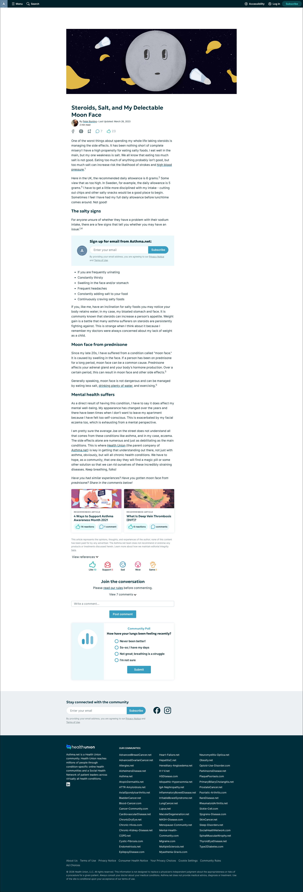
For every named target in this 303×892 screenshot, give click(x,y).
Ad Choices (73, 865)
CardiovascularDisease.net (135, 814)
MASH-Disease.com (171, 819)
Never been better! (133, 641)
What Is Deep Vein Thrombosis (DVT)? (149, 518)
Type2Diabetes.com (211, 846)
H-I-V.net (164, 770)
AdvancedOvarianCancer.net (136, 760)
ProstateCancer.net (210, 787)
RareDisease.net (209, 797)
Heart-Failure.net (169, 754)
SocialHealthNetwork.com (215, 830)
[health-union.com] (80, 747)
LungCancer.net (168, 803)
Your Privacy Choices (163, 860)
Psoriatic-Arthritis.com (212, 792)
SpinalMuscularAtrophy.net (215, 835)
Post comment (123, 614)
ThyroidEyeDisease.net (213, 841)
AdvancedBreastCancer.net (135, 754)
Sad (120, 566)
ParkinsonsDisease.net (212, 770)
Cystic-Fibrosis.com (131, 841)
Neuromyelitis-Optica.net (214, 754)
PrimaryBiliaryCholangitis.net (216, 781)
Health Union (116, 445)
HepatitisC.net (167, 760)
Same (152, 566)
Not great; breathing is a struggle (142, 653)
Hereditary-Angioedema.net (175, 765)
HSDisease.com (168, 776)
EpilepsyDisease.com (131, 851)
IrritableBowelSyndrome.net (175, 797)
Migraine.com (167, 841)
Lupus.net (165, 808)
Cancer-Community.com (133, 808)
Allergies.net (126, 765)
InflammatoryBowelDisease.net (177, 792)
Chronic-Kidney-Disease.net (136, 830)
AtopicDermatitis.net (131, 781)
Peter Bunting (90, 121)
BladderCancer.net (130, 797)
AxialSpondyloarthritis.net (134, 792)
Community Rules (210, 860)
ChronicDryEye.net (130, 819)
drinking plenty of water (115, 386)
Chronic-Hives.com (130, 824)
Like (91, 566)
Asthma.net (79, 450)
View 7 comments (121, 594)
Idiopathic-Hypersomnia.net (175, 781)
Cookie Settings (188, 860)
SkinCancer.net (208, 819)
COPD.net (125, 835)
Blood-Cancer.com (130, 803)
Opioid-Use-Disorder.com (214, 765)
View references (84, 557)
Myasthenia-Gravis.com (173, 851)
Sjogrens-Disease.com (212, 814)
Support (107, 566)
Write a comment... (86, 603)
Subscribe (292, 3)
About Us (71, 860)
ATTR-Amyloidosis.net (132, 787)
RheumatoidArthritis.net (213, 803)
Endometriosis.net (130, 846)
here (73, 550)
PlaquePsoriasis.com (211, 776)
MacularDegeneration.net (174, 814)
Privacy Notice (156, 256)
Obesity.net (206, 760)
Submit (139, 669)
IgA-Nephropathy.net (171, 787)
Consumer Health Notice (133, 860)
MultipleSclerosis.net (171, 846)
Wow (136, 566)
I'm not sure (128, 660)
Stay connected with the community (97, 702)
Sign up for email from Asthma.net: (121, 241)
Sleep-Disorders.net (211, 824)
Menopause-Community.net (175, 824)
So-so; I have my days (134, 647)
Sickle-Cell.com (208, 808)
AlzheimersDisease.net (132, 770)
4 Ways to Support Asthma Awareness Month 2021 (93, 518)
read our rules (113, 588)
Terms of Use (101, 260)
